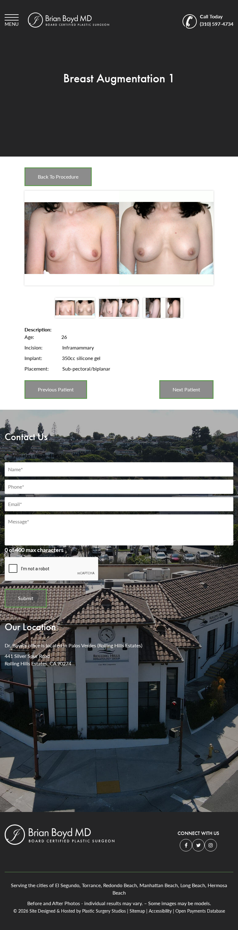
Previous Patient (56, 389)
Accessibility (160, 911)
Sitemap (137, 911)
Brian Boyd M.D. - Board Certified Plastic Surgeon (68, 20)
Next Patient (186, 389)
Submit (25, 598)
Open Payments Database (200, 911)
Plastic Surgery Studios (104, 911)
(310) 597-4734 (216, 20)
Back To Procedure (58, 176)
